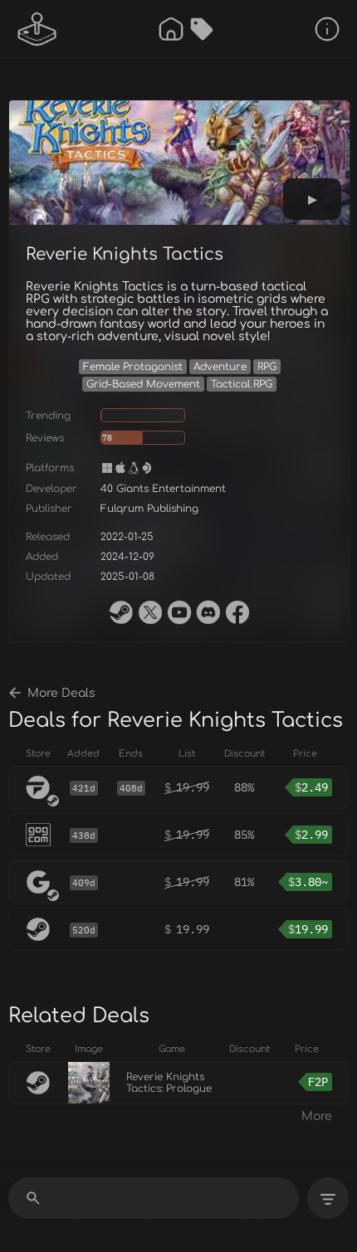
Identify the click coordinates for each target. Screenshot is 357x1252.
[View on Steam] (121, 612)
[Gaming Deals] (201, 29)
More (316, 1116)
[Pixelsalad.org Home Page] (37, 29)
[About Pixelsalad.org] (327, 29)
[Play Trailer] (312, 199)
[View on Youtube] (179, 612)
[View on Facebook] (237, 612)
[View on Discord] (208, 612)
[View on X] (150, 612)
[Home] (171, 29)
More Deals (61, 693)
